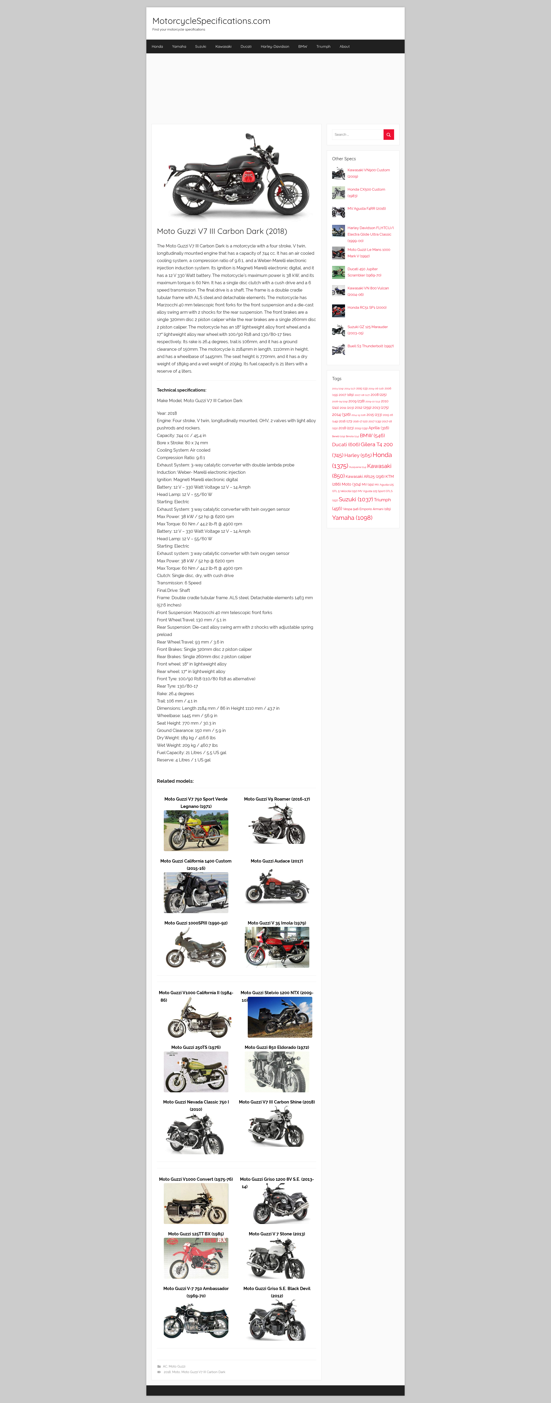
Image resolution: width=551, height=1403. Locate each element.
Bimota (352, 436)
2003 (338, 388)
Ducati (246, 46)
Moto (176, 1372)
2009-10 (372, 401)
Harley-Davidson (275, 46)
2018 (167, 1372)
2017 (374, 421)
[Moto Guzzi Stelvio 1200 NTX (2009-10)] (280, 1000)
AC (165, 1366)
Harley (358, 455)
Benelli (338, 436)
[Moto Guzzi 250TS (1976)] (196, 1055)
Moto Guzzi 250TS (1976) (196, 1047)
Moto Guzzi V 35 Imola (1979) (277, 923)
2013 (380, 407)
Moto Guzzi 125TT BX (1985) (196, 1234)
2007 (346, 395)
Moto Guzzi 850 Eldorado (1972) (277, 1047)
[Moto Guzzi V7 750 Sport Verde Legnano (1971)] (196, 813)
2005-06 (376, 388)
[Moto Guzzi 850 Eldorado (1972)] (277, 1055)
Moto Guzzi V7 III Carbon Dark (203, 1372)
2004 (349, 388)
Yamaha (179, 46)
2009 (356, 401)
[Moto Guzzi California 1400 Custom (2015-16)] (196, 875)
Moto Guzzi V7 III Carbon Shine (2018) (277, 1102)
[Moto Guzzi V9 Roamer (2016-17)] (277, 806)
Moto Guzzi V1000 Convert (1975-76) (196, 1179)
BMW (302, 46)
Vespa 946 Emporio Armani (367, 509)
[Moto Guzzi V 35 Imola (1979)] (277, 930)
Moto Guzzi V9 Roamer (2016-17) (277, 799)
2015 (374, 415)
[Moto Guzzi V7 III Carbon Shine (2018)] (277, 1109)
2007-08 (362, 395)
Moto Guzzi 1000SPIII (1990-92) (196, 923)
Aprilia (378, 428)
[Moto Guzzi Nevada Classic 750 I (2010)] (196, 1116)
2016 (345, 421)
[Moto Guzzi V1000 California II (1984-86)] (199, 1000)
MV (368, 484)
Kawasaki (223, 46)
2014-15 (358, 415)
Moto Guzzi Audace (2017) (277, 861)
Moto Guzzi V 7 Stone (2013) (277, 1234)
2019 (361, 428)
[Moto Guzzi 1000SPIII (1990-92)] (196, 930)
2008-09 (340, 401)
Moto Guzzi (177, 1366)
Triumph (323, 46)
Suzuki (200, 46)
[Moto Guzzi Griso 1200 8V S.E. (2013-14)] (280, 1186)
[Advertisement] (275, 89)
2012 (363, 407)
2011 (347, 408)
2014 (341, 414)
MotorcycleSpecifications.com (211, 20)
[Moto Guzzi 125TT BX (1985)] (196, 1241)
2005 (362, 388)
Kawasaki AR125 (365, 476)
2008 (379, 395)
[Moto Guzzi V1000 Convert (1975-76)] (196, 1186)
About (345, 46)
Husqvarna (357, 467)
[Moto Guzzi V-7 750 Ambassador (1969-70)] (196, 1303)
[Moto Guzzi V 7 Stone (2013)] (277, 1241)
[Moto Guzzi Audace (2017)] (277, 868)
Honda (157, 46)
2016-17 (360, 421)
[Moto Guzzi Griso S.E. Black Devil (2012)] (277, 1303)
